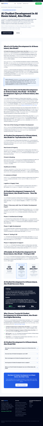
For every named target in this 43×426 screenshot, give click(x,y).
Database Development (19, 415)
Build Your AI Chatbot (7, 32)
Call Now (18, 32)
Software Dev (25, 3)
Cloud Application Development (20, 414)
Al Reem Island (10, 7)
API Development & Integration (20, 412)
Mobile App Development (19, 408)
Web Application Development (20, 409)
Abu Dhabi (19, 3)
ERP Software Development (20, 405)
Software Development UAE (27, 105)
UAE (15, 3)
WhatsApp (38, 3)
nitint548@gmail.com (4, 0)
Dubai (36, 105)
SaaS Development (18, 411)
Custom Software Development (20, 402)
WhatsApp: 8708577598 (37, 0)
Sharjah (23, 324)
